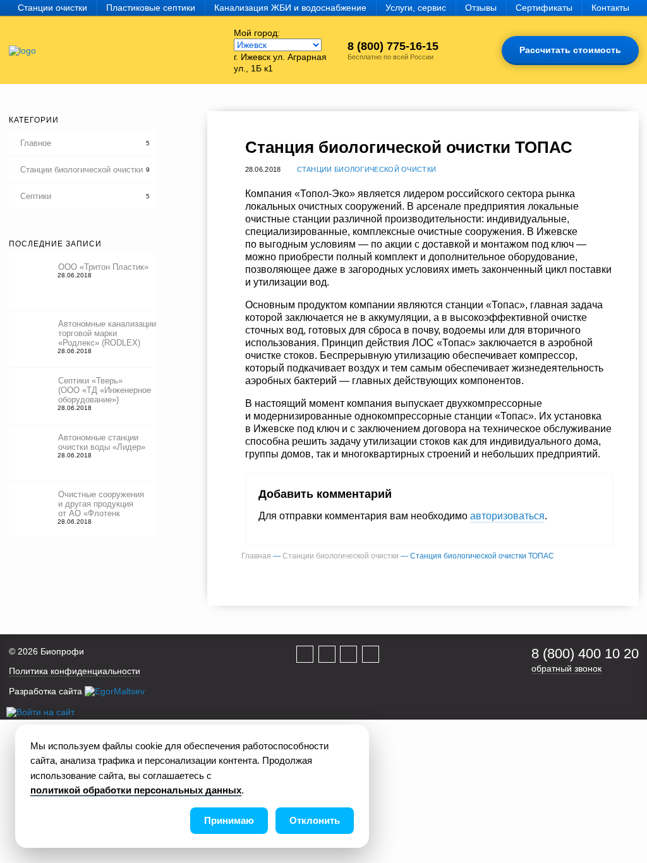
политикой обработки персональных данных (135, 790)
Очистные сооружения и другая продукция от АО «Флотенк (101, 504)
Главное (35, 143)
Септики (35, 196)
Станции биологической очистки (81, 169)
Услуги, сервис (415, 8)
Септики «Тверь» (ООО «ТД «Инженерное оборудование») (104, 390)
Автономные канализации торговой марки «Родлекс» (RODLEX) (107, 333)
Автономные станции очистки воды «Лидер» (101, 442)
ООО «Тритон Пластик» (103, 267)
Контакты (610, 8)
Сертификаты (544, 8)
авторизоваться (507, 515)
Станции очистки (52, 8)
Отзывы (481, 8)
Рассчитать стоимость (570, 50)
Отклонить (314, 820)
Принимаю (229, 820)
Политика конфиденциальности (74, 671)
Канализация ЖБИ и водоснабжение (290, 8)
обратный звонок (566, 668)
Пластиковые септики (150, 8)
